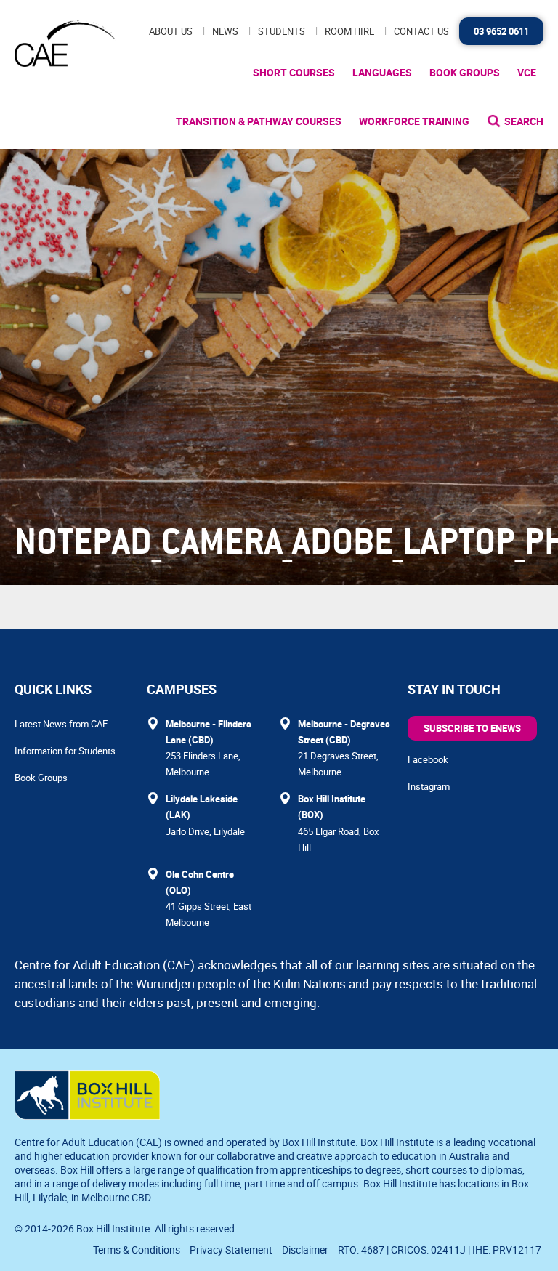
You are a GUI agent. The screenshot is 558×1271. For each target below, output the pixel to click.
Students (281, 31)
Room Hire (349, 31)
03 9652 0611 (501, 31)
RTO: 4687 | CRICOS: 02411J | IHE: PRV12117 (440, 1249)
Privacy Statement (231, 1249)
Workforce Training (414, 121)
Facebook (428, 759)
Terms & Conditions (136, 1249)
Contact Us (421, 31)
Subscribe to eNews (472, 728)
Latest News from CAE (61, 723)
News (225, 31)
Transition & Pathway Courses (258, 121)
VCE (526, 72)
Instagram (429, 786)
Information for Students (65, 750)
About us (171, 31)
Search (523, 121)
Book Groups (464, 72)
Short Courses (294, 72)
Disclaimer (305, 1249)
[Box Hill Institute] (87, 1115)
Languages (382, 72)
